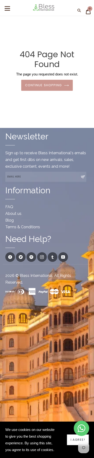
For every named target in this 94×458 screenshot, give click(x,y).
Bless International (36, 275)
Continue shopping (43, 85)
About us (13, 213)
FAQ (9, 207)
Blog (9, 220)
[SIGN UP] (82, 177)
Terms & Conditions (22, 227)
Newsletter (26, 136)
